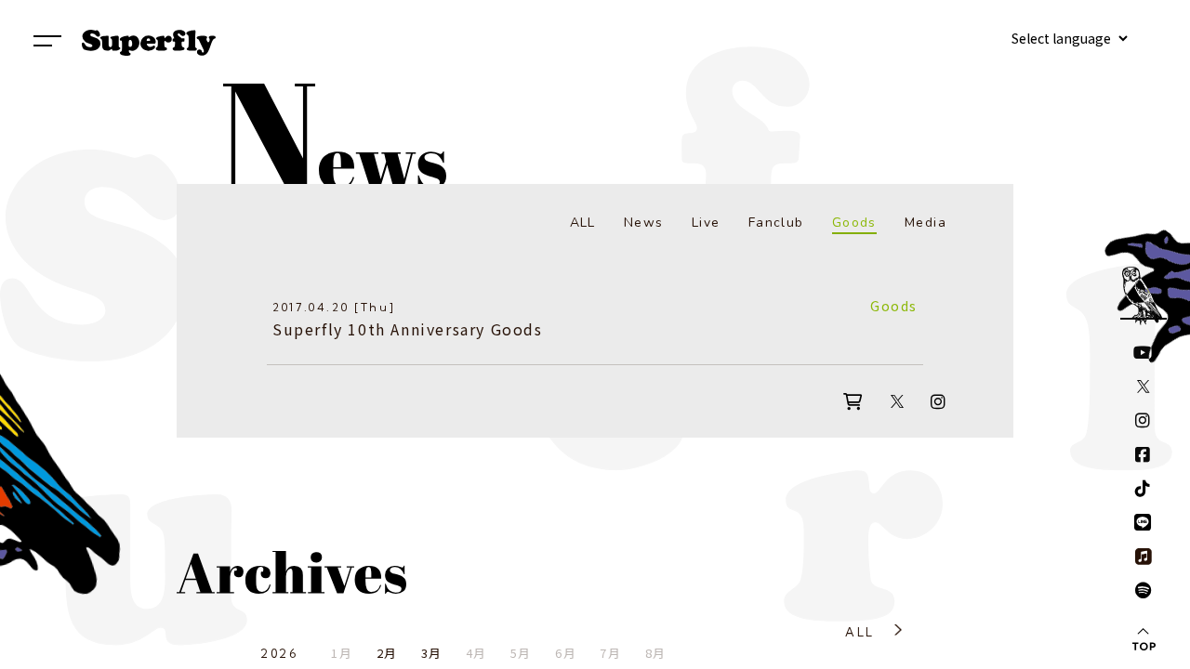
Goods (854, 222)
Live (706, 222)
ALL (583, 222)
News (644, 222)
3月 (432, 653)
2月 (387, 653)
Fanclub (776, 222)
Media (925, 222)
